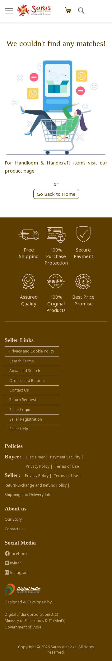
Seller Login (19, 409)
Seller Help (18, 428)
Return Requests (24, 399)
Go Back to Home (56, 194)
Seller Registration (25, 419)
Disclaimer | (37, 457)
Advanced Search (24, 370)
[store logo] (34, 10)
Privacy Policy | (39, 466)
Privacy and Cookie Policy (31, 351)
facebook (18, 553)
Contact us (14, 529)
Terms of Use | (67, 475)
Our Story (13, 519)
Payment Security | (66, 457)
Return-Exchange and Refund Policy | (37, 485)
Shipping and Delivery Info (28, 494)
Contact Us (19, 390)
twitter (15, 563)
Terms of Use (67, 466)
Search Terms (21, 361)
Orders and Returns (27, 380)
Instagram (19, 572)
